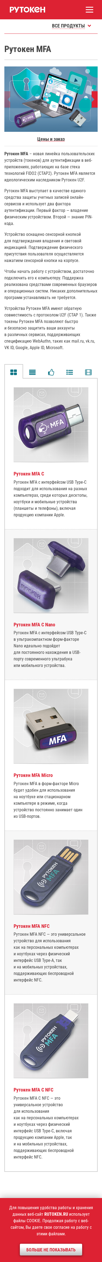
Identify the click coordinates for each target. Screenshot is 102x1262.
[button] (95, 99)
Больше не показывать (51, 1249)
